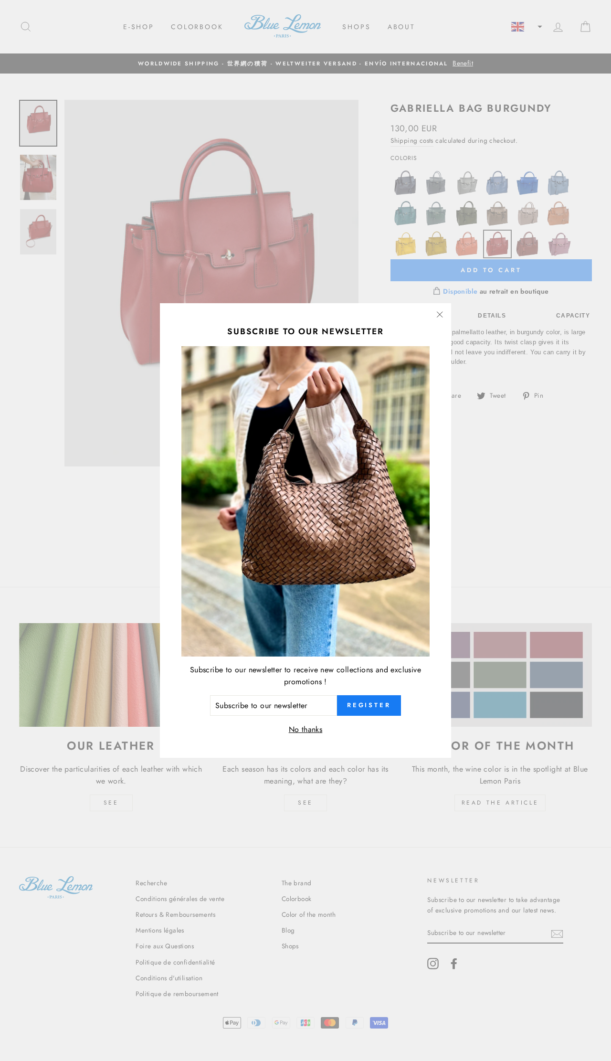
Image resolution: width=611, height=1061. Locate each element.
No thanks (306, 729)
